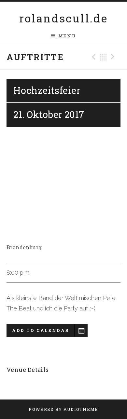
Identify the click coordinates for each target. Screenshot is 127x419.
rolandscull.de (63, 18)
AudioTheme (81, 409)
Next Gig (113, 57)
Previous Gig (93, 57)
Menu (67, 36)
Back (103, 57)
